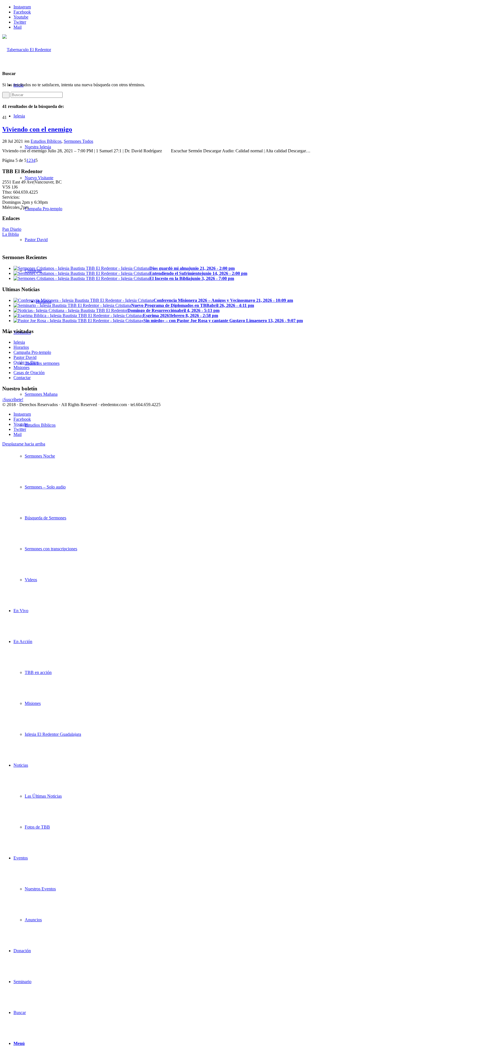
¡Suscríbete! (12, 399)
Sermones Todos (78, 141)
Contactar (22, 377)
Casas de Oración (29, 372)
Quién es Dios (26, 362)
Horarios (21, 347)
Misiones (21, 367)
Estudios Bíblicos (46, 141)
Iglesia (19, 342)
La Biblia (10, 234)
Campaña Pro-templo (32, 352)
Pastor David (24, 357)
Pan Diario (11, 229)
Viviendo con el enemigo (37, 129)
